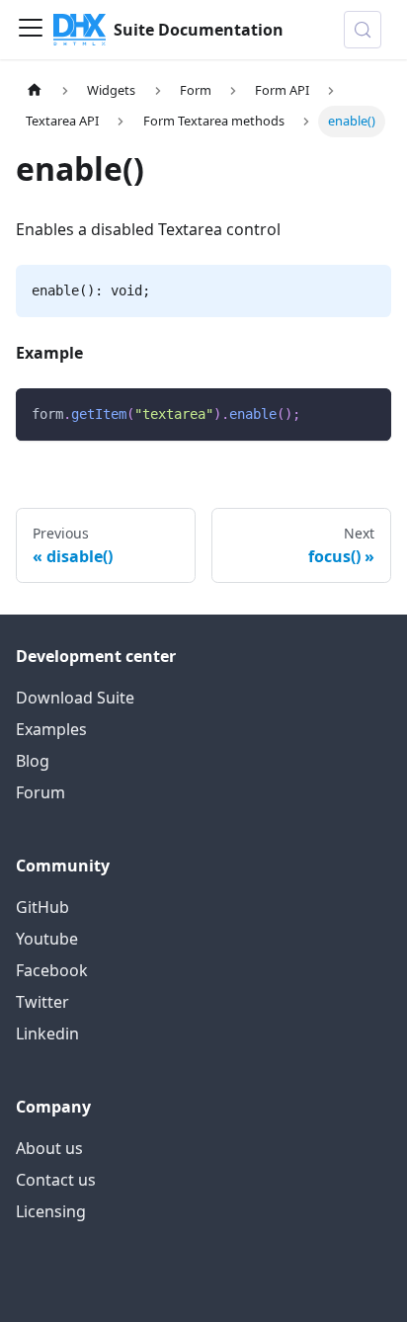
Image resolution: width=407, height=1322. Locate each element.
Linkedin (47, 1033)
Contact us (56, 1180)
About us (49, 1148)
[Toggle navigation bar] (30, 29)
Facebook (52, 970)
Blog (32, 761)
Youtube (47, 939)
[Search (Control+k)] (362, 29)
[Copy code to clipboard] (367, 412)
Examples (51, 729)
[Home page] (34, 90)
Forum (40, 792)
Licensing (51, 1211)
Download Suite (75, 697)
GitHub (42, 907)
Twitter (42, 1002)
